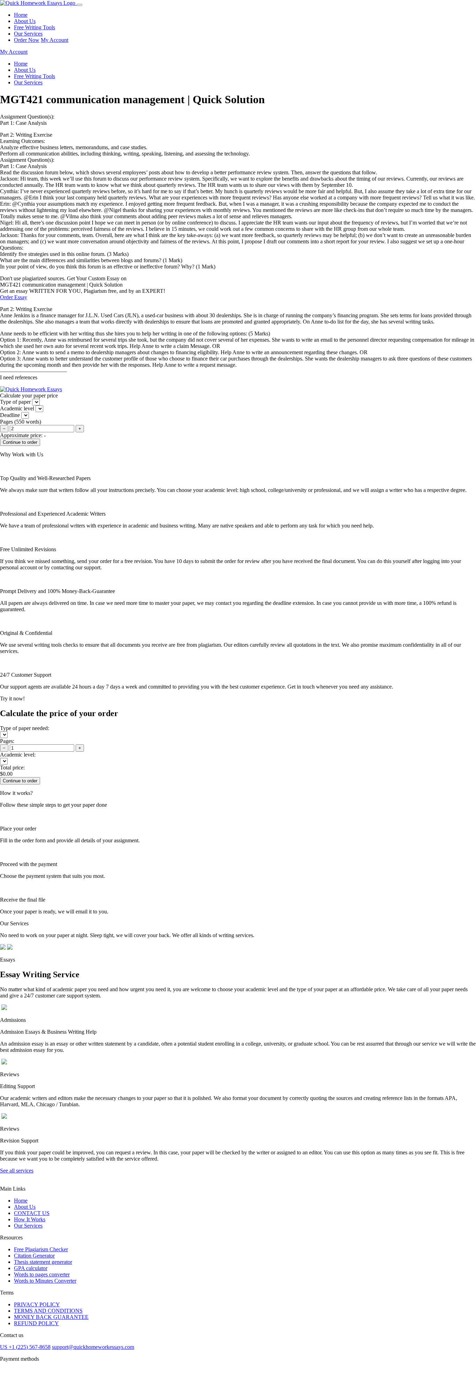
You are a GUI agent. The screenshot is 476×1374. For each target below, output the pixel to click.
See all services (16, 1171)
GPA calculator (30, 1268)
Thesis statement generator (43, 1262)
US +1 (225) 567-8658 (25, 1347)
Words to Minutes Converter (45, 1281)
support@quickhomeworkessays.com (93, 1347)
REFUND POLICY (36, 1323)
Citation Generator (34, 1256)
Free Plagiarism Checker (41, 1249)
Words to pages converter (42, 1274)
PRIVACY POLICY (37, 1304)
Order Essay (13, 297)
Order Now (26, 40)
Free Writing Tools (34, 27)
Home (21, 15)
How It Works (29, 1219)
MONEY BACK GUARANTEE (51, 1317)
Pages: (7, 741)
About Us (25, 21)
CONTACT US (31, 1213)
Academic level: (18, 755)
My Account (54, 40)
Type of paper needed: (24, 728)
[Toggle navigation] (79, 5)
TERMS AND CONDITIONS (48, 1311)
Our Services (28, 34)
